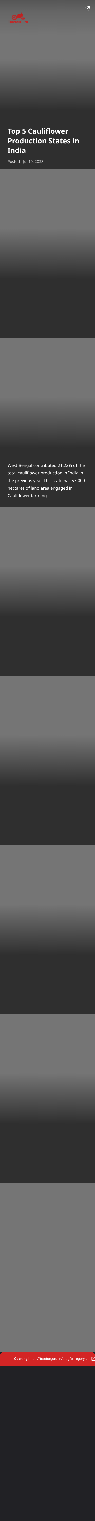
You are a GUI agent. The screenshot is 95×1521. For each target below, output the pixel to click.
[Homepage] (47, 19)
